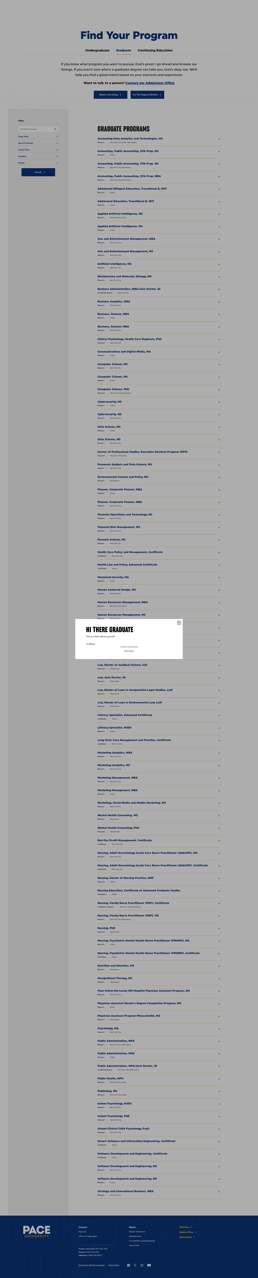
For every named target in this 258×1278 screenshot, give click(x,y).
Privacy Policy (129, 651)
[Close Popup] (179, 622)
